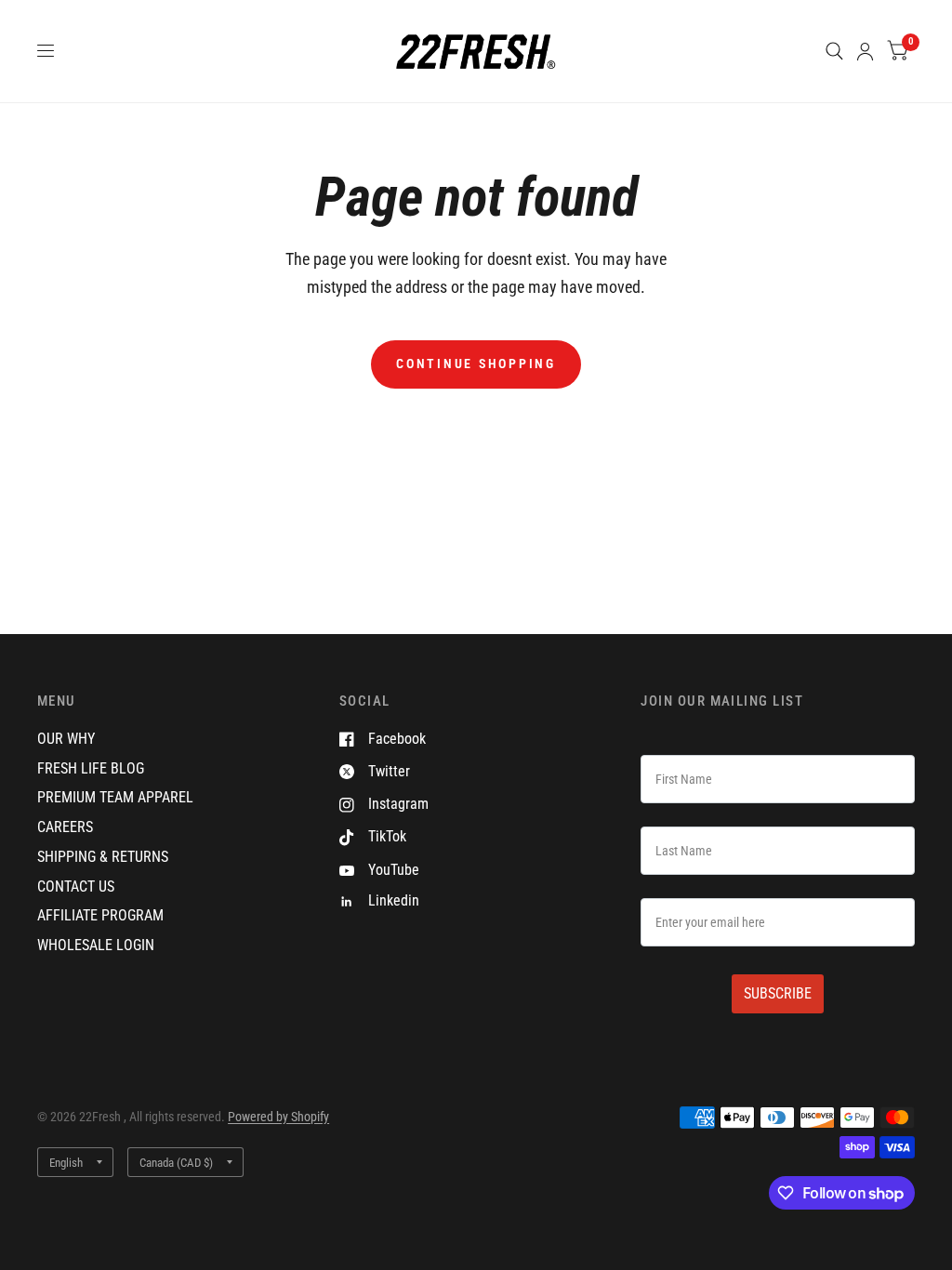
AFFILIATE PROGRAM (100, 915)
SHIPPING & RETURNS (102, 857)
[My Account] (865, 51)
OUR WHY (66, 738)
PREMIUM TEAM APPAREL (115, 797)
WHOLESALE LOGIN (95, 945)
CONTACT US (75, 886)
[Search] (834, 51)
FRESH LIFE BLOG (90, 768)
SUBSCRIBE (778, 993)
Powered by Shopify (278, 1116)
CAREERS (65, 827)
